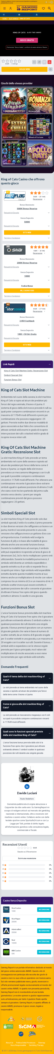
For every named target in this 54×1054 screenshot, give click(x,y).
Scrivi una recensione (27, 858)
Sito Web (27, 233)
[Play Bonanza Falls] (40, 100)
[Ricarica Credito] (39, 62)
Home (5, 18)
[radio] (4, 61)
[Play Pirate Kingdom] (14, 100)
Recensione (44, 910)
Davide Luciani (27, 793)
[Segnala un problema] (49, 62)
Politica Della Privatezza (25, 1043)
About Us (9, 1043)
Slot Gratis (13, 18)
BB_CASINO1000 (27, 291)
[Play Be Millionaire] (14, 152)
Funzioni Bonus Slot (12, 380)
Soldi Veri (24, 69)
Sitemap (41, 1043)
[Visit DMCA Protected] (8, 1026)
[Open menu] (4, 8)
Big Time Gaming (35, 32)
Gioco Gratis (27, 40)
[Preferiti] (43, 8)
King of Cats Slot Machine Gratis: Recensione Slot (26, 371)
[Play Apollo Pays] (40, 152)
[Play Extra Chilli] (14, 126)
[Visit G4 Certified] (21, 1033)
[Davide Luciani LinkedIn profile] (27, 786)
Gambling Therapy (36, 1045)
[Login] (10, 8)
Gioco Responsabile (18, 1045)
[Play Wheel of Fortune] (40, 126)
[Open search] (49, 8)
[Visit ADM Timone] (11, 1018)
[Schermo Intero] (34, 62)
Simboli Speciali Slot (13, 375)
